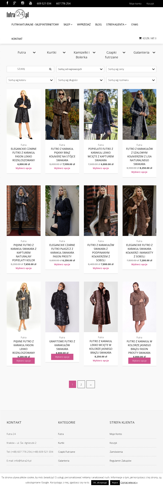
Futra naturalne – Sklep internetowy (35, 24)
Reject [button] (115, 482)
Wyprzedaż (84, 24)
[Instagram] (22, 3)
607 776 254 (63, 3)
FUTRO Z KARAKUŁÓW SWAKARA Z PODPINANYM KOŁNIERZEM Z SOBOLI (100, 252)
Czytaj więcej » (129, 482)
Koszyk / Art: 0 (149, 38)
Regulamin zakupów (120, 460)
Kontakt (16, 39)
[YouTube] (30, 3)
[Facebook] (7, 3)
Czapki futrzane (66, 451)
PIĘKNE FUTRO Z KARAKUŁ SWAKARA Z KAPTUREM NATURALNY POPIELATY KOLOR (23, 252)
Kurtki (61, 442)
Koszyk (150, 3)
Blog (98, 24)
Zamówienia (116, 451)
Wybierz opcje (24, 168)
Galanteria (63, 460)
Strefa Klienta (115, 24)
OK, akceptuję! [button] (100, 482)
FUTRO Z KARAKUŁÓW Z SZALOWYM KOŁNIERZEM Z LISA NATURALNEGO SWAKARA (139, 156)
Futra (61, 433)
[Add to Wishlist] (35, 94)
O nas (134, 24)
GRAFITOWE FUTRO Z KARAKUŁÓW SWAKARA (62, 345)
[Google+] (15, 3)
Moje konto (135, 3)
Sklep (67, 24)
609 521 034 (44, 3)
